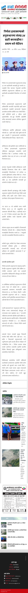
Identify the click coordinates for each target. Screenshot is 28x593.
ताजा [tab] (7, 518)
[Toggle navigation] (2, 22)
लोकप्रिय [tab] (20, 518)
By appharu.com (4, 591)
